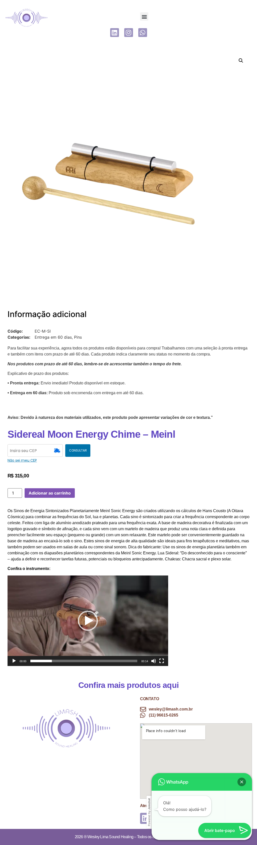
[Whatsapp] (142, 32)
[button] (144, 16)
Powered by (149, 812)
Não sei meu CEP (22, 460)
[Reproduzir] (14, 660)
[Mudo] (153, 660)
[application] (88, 620)
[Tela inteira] (161, 660)
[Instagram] (128, 32)
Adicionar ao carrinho (50, 493)
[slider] (83, 661)
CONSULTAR (78, 450)
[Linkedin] (114, 32)
